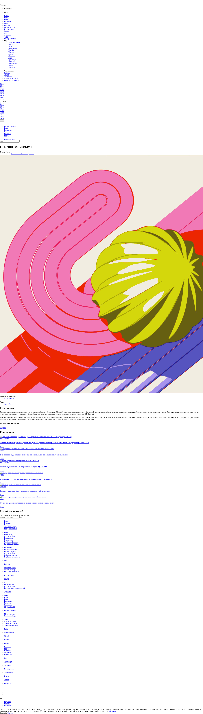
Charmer (10, 713)
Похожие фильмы (27, 154)
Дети (6, 37)
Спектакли (8, 132)
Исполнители (16, 154)
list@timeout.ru (113, 711)
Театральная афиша (11, 625)
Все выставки (9, 584)
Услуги (6, 680)
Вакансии (7, 705)
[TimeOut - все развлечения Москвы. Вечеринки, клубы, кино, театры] (4, 3)
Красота (7, 25)
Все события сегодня (7, 139)
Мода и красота (14, 42)
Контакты (12, 67)
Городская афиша (10, 529)
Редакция (7, 702)
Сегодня (7, 73)
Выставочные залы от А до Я (14, 588)
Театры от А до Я (10, 623)
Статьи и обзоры (10, 536)
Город (6, 18)
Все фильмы (8, 538)
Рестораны (8, 21)
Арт (5, 33)
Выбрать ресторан (10, 549)
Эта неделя (8, 77)
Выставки (7, 134)
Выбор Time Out (10, 39)
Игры (10, 46)
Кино (6, 19)
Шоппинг (7, 651)
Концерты (8, 130)
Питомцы (11, 56)
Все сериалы (8, 540)
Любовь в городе (10, 527)
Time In (11, 50)
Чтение (11, 52)
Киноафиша (8, 534)
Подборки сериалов (11, 544)
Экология (11, 61)
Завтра (6, 75)
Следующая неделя (11, 78)
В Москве (7, 523)
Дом (10, 58)
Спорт (6, 31)
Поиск (6, 16)
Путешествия (9, 29)
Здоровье (7, 35)
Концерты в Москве (11, 571)
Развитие (7, 603)
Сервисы (7, 652)
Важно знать (8, 654)
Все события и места (11, 80)
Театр (10, 44)
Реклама (7, 704)
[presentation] (1, 120)
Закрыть (3, 428)
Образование (13, 48)
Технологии (12, 63)
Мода (6, 23)
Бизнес (10, 54)
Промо (10, 65)
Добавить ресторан (11, 555)
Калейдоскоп (9, 669)
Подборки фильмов (11, 542)
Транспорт (12, 60)
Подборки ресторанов (12, 557)
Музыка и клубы (10, 27)
